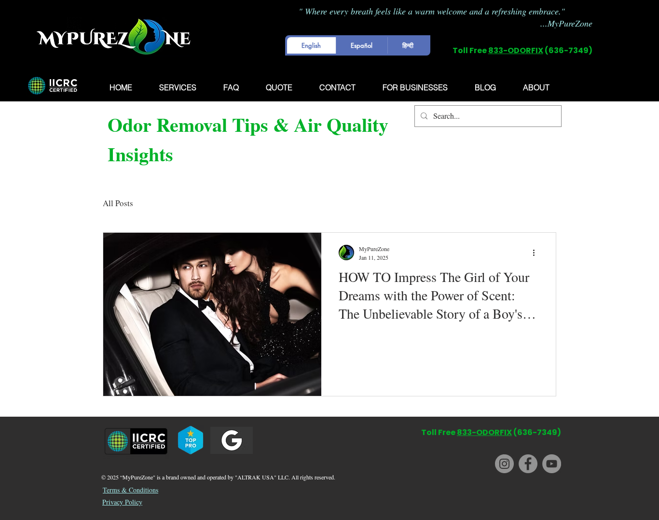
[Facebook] (528, 463)
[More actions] (537, 252)
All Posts (118, 203)
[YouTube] (551, 463)
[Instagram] (504, 463)
